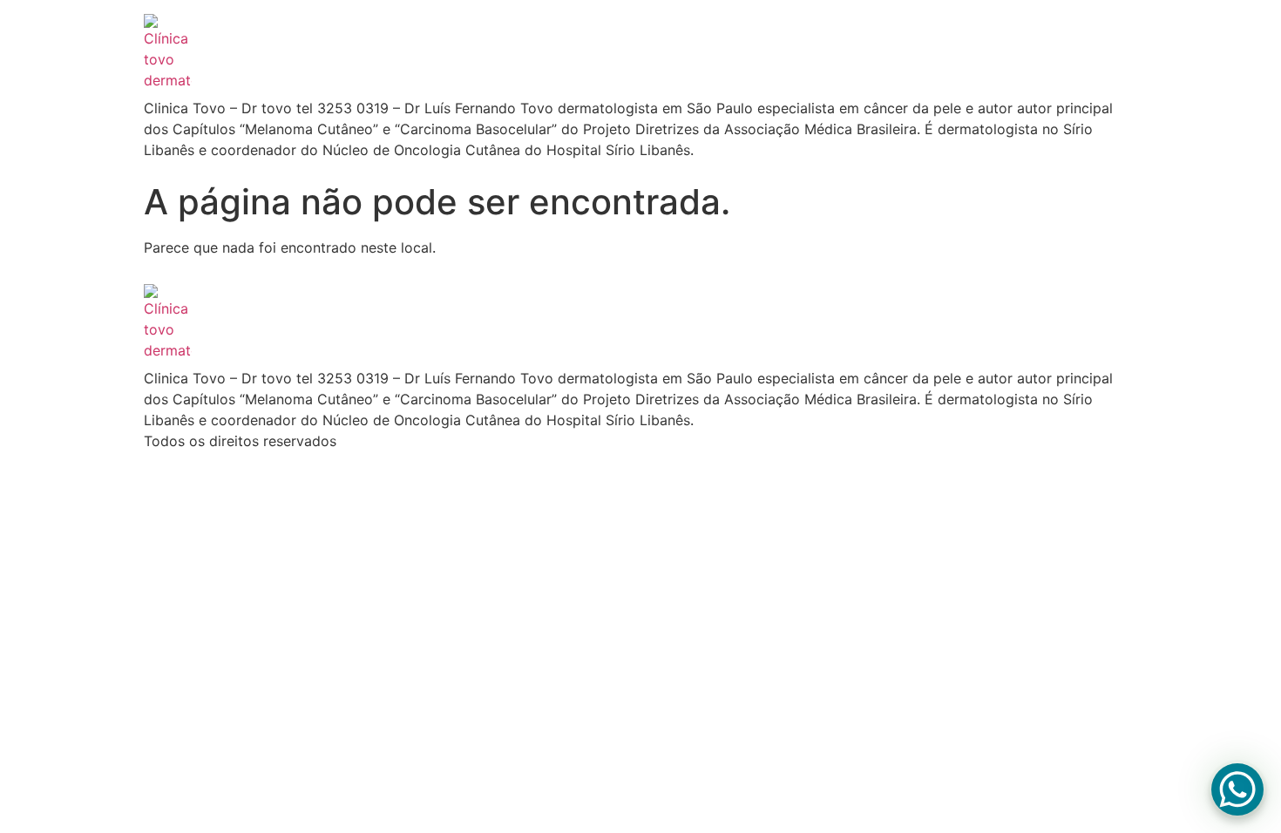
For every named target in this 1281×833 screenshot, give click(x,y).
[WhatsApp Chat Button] (1237, 789)
